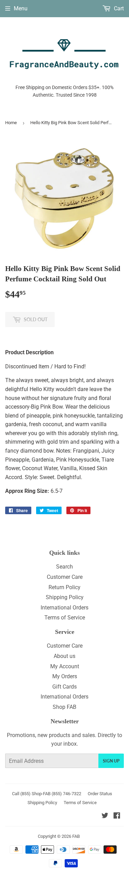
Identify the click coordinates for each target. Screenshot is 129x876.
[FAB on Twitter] (104, 816)
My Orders (64, 676)
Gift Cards (64, 686)
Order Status (100, 793)
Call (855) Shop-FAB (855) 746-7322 (46, 793)
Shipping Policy (65, 597)
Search (64, 566)
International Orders (64, 607)
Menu (21, 8)
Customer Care (65, 577)
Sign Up (111, 761)
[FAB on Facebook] (116, 816)
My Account (64, 666)
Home (11, 122)
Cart (118, 8)
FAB (76, 836)
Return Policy (64, 587)
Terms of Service (64, 617)
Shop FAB (64, 707)
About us (64, 656)
